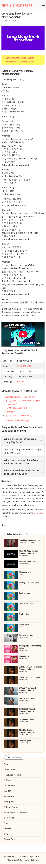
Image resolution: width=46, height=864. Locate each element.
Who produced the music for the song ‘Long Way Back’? (21, 472)
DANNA (7, 791)
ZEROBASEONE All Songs (17, 420)
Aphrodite (10, 411)
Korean (20, 381)
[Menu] (43, 5)
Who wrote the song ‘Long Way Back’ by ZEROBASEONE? (21, 462)
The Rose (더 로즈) (13, 775)
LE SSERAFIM (10, 769)
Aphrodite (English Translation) (20, 397)
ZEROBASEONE (24, 366)
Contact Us (39, 513)
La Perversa (9, 785)
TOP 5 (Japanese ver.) (16, 408)
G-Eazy (7, 780)
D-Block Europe (11, 807)
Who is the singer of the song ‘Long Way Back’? (20, 440)
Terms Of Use (24, 856)
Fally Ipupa (9, 801)
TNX (6, 823)
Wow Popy (9, 796)
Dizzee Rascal (11, 839)
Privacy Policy (9, 856)
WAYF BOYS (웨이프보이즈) (17, 812)
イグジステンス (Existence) (18, 415)
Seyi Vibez (9, 818)
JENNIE (7, 828)
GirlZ (6, 834)
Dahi (6, 764)
